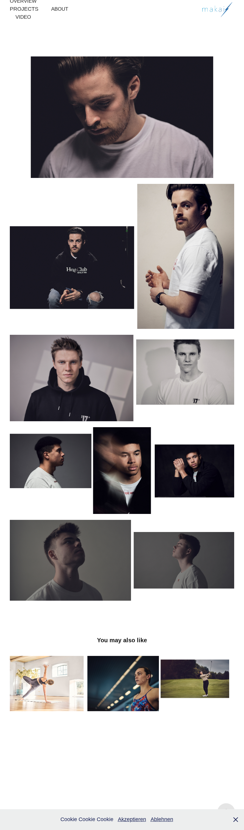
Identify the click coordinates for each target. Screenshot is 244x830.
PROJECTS (24, 9)
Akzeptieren (132, 819)
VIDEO (23, 17)
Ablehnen (162, 819)
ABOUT (59, 9)
